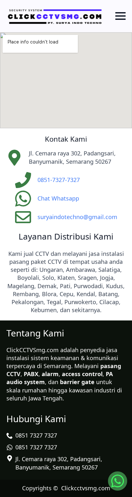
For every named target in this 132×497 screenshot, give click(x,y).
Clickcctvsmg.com (85, 488)
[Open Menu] (120, 16)
